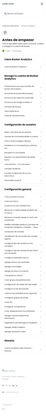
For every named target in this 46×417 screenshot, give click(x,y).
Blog (3, 409)
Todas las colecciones (10, 26)
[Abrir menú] (42, 4)
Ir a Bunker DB (7, 405)
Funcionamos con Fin (11, 392)
